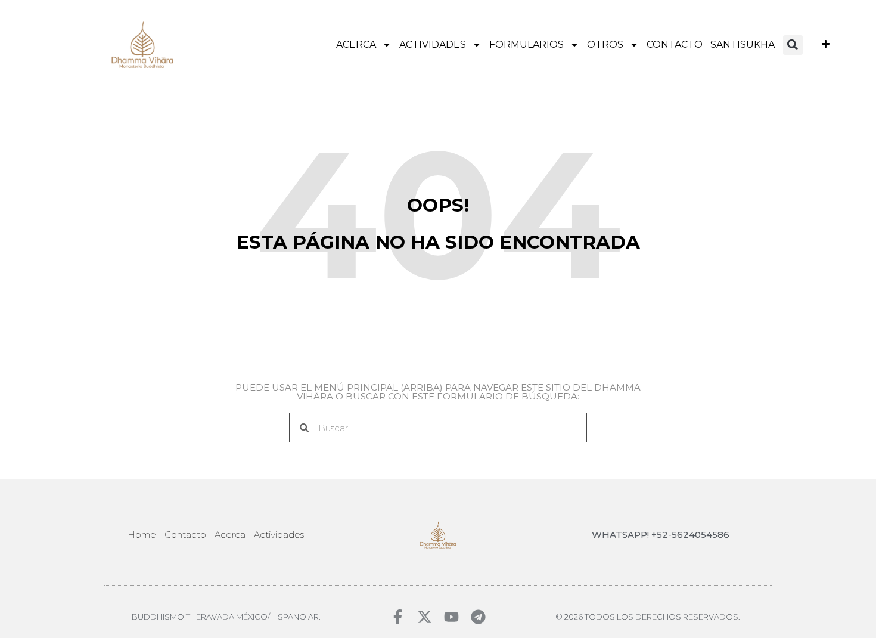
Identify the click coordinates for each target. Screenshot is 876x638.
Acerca (356, 44)
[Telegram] (478, 616)
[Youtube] (451, 616)
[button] (793, 45)
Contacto (675, 44)
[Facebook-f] (397, 616)
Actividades (432, 44)
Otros (605, 44)
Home (142, 534)
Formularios (526, 44)
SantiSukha (742, 44)
